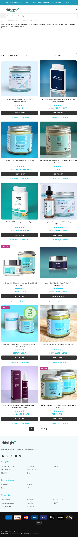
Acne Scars (30, 503)
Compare (15, 117)
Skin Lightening (6, 506)
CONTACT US (32, 469)
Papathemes (36, 533)
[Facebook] (3, 456)
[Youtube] (16, 456)
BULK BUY (30, 506)
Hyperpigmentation (7, 503)
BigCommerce (13, 533)
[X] (7, 456)
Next (43, 429)
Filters (58, 55)
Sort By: (4, 55)
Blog (28, 473)
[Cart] (76, 9)
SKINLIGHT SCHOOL (8, 466)
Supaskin (4, 488)
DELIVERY (30, 466)
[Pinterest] (11, 456)
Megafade (4, 484)
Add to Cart (20, 113)
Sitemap (55, 466)
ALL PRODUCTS (58, 499)
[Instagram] (20, 456)
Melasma (30, 499)
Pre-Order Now (58, 296)
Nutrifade (30, 484)
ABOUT (55, 503)
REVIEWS (4, 473)
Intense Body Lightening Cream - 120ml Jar (20, 160)
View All (29, 488)
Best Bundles (5, 499)
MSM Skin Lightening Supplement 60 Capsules (20, 222)
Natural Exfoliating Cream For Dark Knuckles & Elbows (58, 344)
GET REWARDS (6, 469)
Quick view (25, 117)
